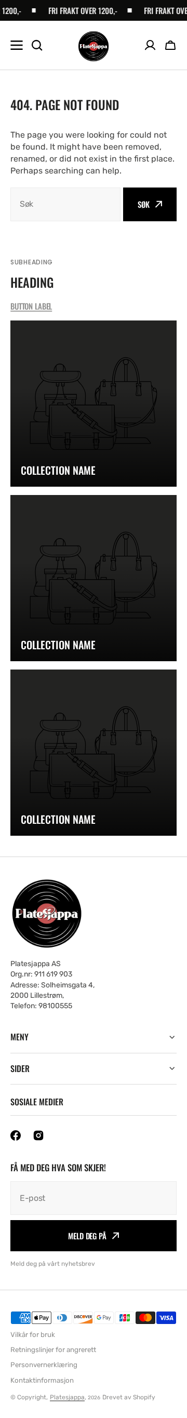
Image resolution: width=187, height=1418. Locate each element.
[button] (170, 45)
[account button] (150, 45)
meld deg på (87, 1235)
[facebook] (15, 1135)
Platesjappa (67, 1397)
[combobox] (65, 204)
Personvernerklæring (43, 1365)
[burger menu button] (16, 45)
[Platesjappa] (93, 45)
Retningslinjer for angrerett (53, 1350)
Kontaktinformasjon (42, 1380)
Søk (144, 204)
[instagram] (38, 1135)
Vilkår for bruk (32, 1335)
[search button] (37, 45)
